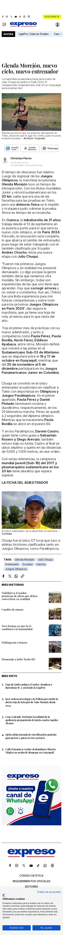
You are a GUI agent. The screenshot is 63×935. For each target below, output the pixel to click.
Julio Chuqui (45, 559)
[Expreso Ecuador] (31, 856)
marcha (41, 564)
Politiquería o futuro (14, 642)
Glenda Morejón (24, 559)
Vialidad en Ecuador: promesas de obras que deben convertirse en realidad (19, 596)
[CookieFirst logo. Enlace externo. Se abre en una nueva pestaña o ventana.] (4, 895)
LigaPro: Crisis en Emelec (33, 34)
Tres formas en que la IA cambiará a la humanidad (17, 627)
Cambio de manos (12, 609)
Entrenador (12, 564)
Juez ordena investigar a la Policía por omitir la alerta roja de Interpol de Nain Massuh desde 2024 (31, 702)
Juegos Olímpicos (16, 569)
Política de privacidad (48, 892)
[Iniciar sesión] (58, 24)
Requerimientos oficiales (31, 881)
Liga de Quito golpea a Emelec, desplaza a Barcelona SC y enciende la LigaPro (28, 686)
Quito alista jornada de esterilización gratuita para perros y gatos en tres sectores (30, 736)
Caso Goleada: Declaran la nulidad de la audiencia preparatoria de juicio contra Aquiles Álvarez (31, 720)
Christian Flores (21, 158)
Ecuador (28, 564)
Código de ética (31, 875)
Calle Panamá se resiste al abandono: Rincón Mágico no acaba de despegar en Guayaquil (30, 750)
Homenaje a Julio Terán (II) (18, 659)
